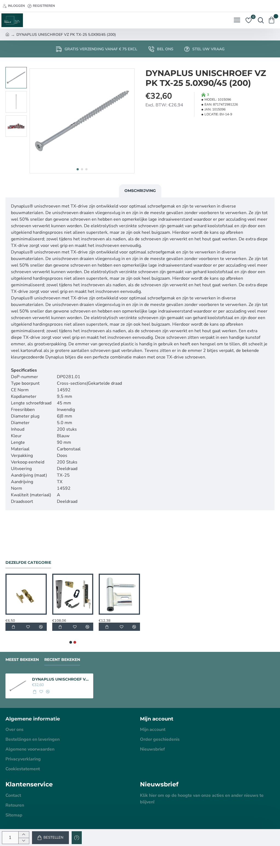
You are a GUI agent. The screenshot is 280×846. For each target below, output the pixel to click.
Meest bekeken (22, 659)
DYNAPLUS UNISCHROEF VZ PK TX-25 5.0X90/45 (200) (61, 679)
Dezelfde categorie (28, 562)
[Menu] (237, 20)
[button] (78, 169)
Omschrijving (140, 190)
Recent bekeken (62, 659)
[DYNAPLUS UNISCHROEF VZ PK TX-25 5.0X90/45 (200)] (18, 686)
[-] (23, 841)
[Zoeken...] (259, 20)
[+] (23, 835)
